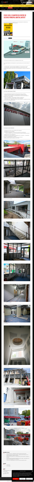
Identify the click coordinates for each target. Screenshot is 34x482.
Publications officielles (11, 9)
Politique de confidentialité (19, 480)
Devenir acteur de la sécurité (6, 479)
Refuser (22, 478)
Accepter (15, 478)
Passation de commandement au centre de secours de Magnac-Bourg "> (16, 460)
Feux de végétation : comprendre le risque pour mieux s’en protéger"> (16, 453)
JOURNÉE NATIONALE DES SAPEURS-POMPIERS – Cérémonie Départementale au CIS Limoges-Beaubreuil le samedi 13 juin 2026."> (17, 455)
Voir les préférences (29, 478)
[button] (32, 471)
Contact (20, 9)
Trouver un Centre (16, 7)
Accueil (2, 7)
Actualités (10, 7)
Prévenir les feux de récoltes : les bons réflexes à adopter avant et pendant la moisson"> (17, 457)
